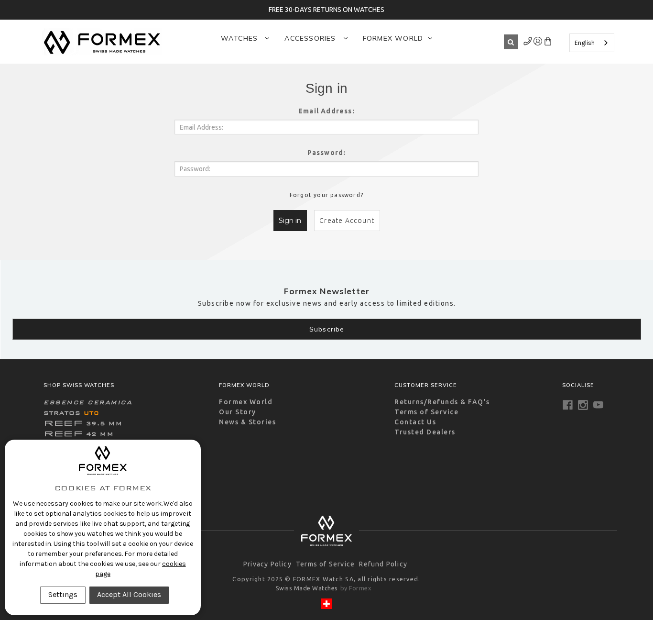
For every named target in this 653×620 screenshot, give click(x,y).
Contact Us (415, 422)
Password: (326, 152)
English (585, 42)
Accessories (311, 38)
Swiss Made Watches (307, 588)
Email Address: (326, 111)
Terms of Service (426, 412)
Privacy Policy (267, 564)
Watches (241, 38)
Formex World (393, 38)
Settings (62, 594)
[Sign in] (528, 43)
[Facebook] (568, 405)
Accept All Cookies (129, 594)
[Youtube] (598, 405)
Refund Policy (383, 564)
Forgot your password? (326, 195)
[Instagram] (583, 405)
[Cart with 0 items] (548, 43)
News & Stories (247, 422)
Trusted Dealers (425, 432)
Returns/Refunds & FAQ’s (442, 402)
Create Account (346, 220)
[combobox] (591, 42)
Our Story (237, 412)
